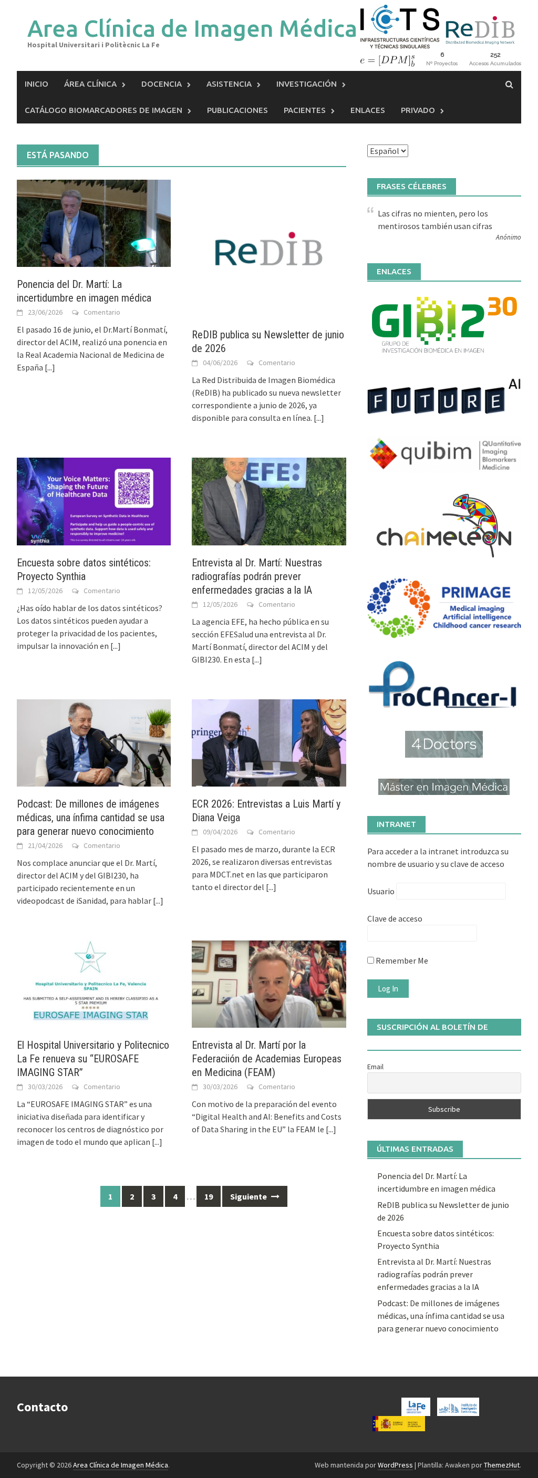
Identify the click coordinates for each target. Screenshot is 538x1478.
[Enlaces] (444, 324)
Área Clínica (90, 83)
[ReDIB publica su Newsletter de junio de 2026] (269, 247)
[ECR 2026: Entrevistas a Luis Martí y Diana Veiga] (269, 742)
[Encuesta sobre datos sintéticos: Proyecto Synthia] (94, 500)
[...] (50, 367)
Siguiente (249, 1196)
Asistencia (229, 83)
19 (208, 1196)
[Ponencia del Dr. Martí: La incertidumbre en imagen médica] (94, 222)
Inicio (36, 83)
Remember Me (401, 960)
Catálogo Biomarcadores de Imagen (103, 110)
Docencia (161, 83)
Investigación (306, 83)
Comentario (102, 312)
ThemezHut (502, 1465)
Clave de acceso (394, 918)
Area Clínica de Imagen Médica (192, 28)
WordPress (395, 1465)
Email (375, 1066)
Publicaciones (237, 110)
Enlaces (367, 110)
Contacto (42, 1407)
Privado (418, 110)
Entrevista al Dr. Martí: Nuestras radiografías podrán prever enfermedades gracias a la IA (257, 576)
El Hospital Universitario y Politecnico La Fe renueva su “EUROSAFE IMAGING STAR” (93, 1059)
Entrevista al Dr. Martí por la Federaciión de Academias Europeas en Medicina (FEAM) (267, 1059)
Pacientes (305, 110)
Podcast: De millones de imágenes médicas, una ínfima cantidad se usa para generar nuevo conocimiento (90, 818)
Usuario (381, 891)
